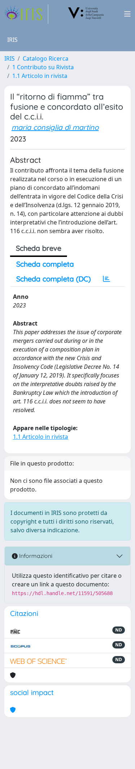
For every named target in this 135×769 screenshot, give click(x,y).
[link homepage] (26, 14)
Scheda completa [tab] (45, 263)
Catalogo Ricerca (45, 58)
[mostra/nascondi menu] (127, 14)
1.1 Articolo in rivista (39, 76)
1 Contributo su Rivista (43, 67)
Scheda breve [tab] (38, 248)
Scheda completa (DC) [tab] (53, 278)
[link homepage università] (86, 14)
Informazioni (35, 555)
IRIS (9, 58)
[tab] (106, 279)
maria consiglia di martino (55, 127)
